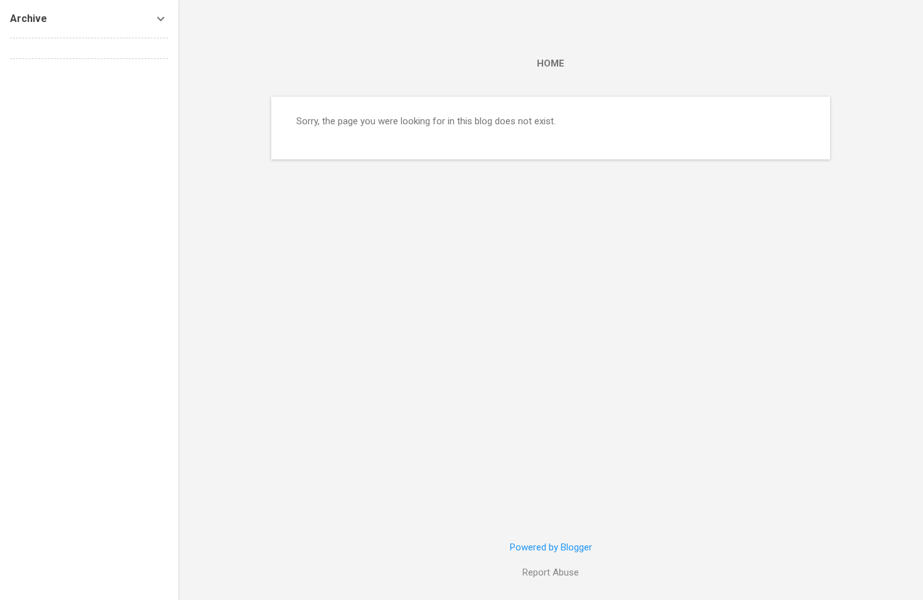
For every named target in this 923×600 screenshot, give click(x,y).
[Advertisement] (89, 257)
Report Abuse (550, 572)
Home (550, 63)
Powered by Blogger (551, 547)
